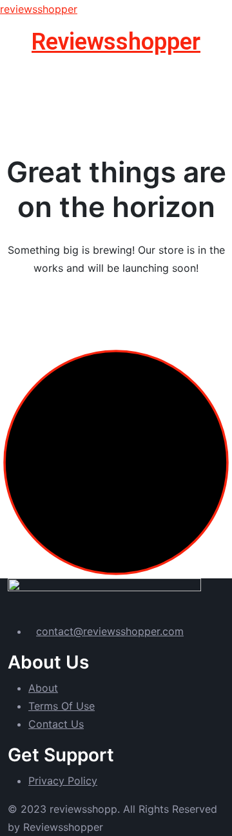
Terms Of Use (61, 705)
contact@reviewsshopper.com (110, 631)
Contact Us (56, 723)
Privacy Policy (62, 780)
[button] (116, 73)
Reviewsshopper (116, 41)
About (43, 687)
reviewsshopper (38, 9)
